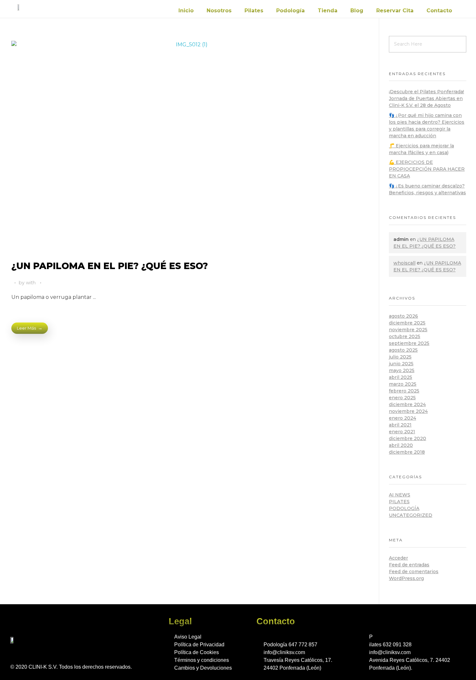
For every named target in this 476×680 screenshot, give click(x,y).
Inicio (186, 10)
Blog (356, 10)
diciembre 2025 (407, 323)
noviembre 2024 (408, 411)
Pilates (253, 10)
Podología (290, 10)
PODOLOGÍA (404, 508)
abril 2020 (401, 445)
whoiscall (404, 263)
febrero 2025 (404, 391)
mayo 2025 (401, 370)
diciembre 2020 (407, 438)
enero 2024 (402, 418)
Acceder (398, 558)
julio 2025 (400, 357)
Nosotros (219, 10)
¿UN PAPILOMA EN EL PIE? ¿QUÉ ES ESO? (109, 265)
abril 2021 (400, 425)
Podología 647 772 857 (290, 644)
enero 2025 (402, 398)
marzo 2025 (402, 384)
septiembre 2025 (409, 343)
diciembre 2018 (407, 452)
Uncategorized (410, 515)
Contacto (439, 10)
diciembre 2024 (407, 404)
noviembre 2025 (408, 330)
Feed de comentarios (413, 571)
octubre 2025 (404, 336)
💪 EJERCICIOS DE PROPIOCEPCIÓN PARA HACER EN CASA (427, 169)
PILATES (399, 501)
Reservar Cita (395, 10)
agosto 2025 (403, 350)
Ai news (399, 495)
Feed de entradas (409, 565)
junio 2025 (401, 364)
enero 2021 (402, 432)
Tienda (327, 10)
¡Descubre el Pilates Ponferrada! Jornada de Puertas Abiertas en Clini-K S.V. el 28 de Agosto (426, 98)
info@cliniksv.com (284, 652)
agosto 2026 (403, 316)
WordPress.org (406, 578)
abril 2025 (400, 377)
